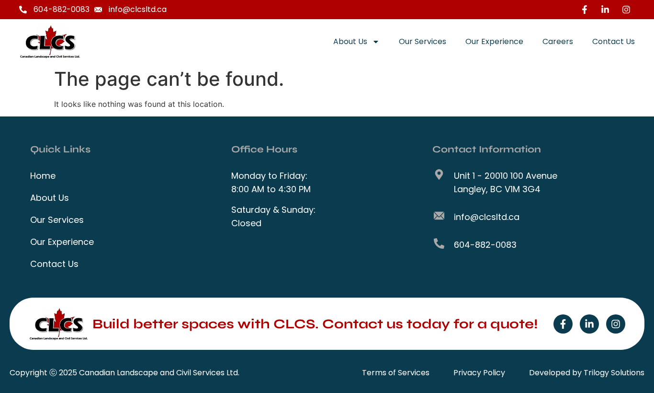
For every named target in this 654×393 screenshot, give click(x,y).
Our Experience (494, 41)
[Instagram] (615, 324)
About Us (350, 41)
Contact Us (613, 41)
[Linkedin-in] (589, 324)
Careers (557, 41)
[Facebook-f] (563, 324)
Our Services (422, 41)
